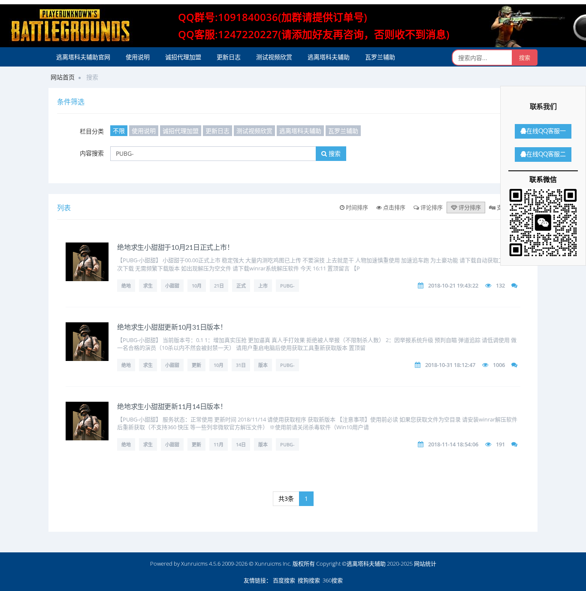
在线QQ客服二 (546, 155)
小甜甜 (172, 285)
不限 (119, 131)
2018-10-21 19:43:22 (453, 285)
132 (500, 285)
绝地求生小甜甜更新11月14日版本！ (172, 406)
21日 (219, 285)
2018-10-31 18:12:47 (450, 365)
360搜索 (333, 580)
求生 (148, 285)
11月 (219, 444)
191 (500, 444)
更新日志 (229, 57)
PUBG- (287, 285)
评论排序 (431, 207)
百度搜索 (284, 580)
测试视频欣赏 (274, 57)
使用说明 (138, 57)
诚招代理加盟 (183, 57)
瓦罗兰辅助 (380, 57)
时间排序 (356, 207)
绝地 (126, 285)
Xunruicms (194, 563)
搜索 (334, 153)
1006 (499, 365)
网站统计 (425, 563)
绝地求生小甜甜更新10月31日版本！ (172, 327)
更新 (196, 365)
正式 (241, 285)
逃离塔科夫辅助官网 (83, 57)
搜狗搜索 (309, 580)
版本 (263, 365)
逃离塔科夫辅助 (329, 57)
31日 (241, 365)
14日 (241, 444)
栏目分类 (92, 131)
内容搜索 (92, 153)
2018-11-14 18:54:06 (453, 444)
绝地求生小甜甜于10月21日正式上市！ (175, 247)
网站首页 (63, 77)
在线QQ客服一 (546, 131)
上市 (263, 285)
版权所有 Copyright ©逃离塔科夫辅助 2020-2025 (353, 563)
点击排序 (393, 207)
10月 (197, 285)
